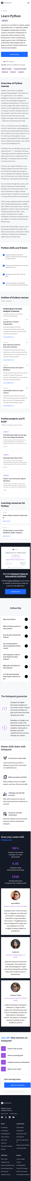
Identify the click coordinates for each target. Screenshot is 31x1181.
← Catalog (4, 10)
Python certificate (13, 598)
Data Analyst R (19, 1165)
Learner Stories (5, 1165)
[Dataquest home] (6, 3)
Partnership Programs (6, 1174)
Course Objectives (8, 349)
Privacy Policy (13, 1142)
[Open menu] (28, 2)
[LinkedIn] (10, 1146)
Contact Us (4, 1171)
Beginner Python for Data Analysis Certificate (15, 592)
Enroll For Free (14, 54)
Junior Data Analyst (21, 1178)
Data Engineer (19, 1159)
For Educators (4, 1159)
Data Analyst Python (21, 1162)
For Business (4, 1156)
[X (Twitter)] (6, 1146)
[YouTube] (13, 1146)
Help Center (4, 1168)
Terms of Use (4, 1142)
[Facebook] (2, 1146)
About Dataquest (5, 1162)
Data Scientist (19, 1156)
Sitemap (3, 1177)
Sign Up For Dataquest (17, 1113)
